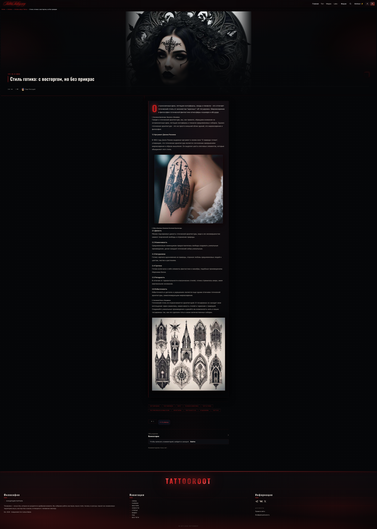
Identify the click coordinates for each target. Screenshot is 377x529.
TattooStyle (191, 410)
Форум (343, 4)
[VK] (261, 501)
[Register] (372, 3)
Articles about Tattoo (20, 9)
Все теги (135, 517)
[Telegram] (256, 501)
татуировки (155, 406)
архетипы (178, 410)
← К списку (164, 422)
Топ (322, 4)
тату (179, 406)
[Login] (367, 3)
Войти (192, 442)
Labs (335, 4)
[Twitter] (265, 501)
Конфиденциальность (262, 515)
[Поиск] (350, 3)
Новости (135, 508)
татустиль (207, 406)
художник (204, 410)
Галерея (135, 503)
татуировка (168, 406)
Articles (9, 9)
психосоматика (192, 406)
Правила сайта (260, 511)
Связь (134, 501)
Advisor (358, 4)
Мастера (135, 505)
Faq (133, 515)
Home (3, 9)
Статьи (135, 510)
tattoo (216, 410)
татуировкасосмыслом (159, 410)
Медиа (328, 4)
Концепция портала (14, 501)
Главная (315, 4)
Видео (134, 512)
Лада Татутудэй (30, 89)
